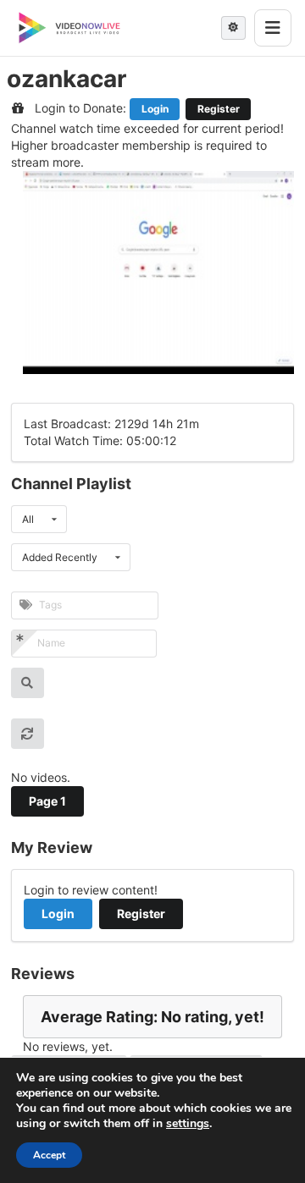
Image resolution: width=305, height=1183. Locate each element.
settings (187, 1123)
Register (218, 108)
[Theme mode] (233, 28)
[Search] (27, 683)
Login (155, 108)
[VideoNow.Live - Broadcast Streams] (69, 28)
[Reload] (27, 733)
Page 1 (47, 801)
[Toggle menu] (272, 28)
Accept (49, 1155)
